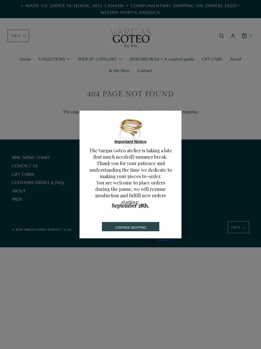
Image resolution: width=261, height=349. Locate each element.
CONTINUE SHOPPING (130, 227)
